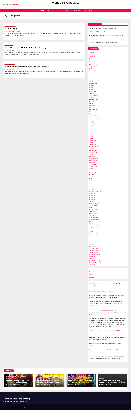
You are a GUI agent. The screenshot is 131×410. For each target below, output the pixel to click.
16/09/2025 (9, 384)
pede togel (96, 301)
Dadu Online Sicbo (93, 242)
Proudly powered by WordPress (9, 407)
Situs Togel (91, 54)
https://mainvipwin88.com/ (95, 117)
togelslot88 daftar (93, 83)
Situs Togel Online (93, 234)
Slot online (40, 10)
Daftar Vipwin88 (93, 64)
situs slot (91, 229)
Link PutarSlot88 (93, 166)
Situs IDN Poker (117, 330)
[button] (126, 10)
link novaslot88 (92, 144)
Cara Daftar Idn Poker (12, 29)
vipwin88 (91, 121)
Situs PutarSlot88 (93, 164)
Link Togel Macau (93, 66)
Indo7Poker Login (93, 248)
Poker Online (23, 376)
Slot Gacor (91, 75)
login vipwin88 (92, 187)
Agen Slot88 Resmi (93, 160)
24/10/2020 (8, 31)
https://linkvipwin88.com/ (95, 225)
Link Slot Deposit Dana (94, 236)
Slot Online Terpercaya (94, 68)
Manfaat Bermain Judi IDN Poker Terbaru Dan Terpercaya (26, 48)
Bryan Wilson (16, 31)
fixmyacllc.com (92, 189)
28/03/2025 (40, 384)
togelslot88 (91, 85)
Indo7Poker (92, 154)
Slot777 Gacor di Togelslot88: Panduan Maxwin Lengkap (103, 28)
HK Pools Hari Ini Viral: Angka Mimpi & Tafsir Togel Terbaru (103, 31)
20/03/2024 (102, 384)
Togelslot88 (92, 52)
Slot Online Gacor (93, 103)
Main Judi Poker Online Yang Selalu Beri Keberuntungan (103, 42)
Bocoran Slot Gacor (93, 109)
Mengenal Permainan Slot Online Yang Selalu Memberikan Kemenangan (107, 39)
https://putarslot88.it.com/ (95, 262)
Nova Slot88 (92, 193)
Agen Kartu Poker (93, 176)
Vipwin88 (91, 93)
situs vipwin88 (92, 56)
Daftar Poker (92, 274)
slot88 (90, 77)
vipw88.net (91, 185)
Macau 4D (91, 170)
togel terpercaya (93, 95)
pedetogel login (92, 91)
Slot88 (90, 128)
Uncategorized (13, 26)
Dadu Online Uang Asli (107, 310)
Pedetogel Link (92, 105)
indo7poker (91, 168)
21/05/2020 (8, 69)
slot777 (91, 258)
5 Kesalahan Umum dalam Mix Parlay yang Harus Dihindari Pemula (106, 35)
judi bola (91, 97)
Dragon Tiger (78, 10)
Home (126, 407)
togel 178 (91, 58)
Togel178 (91, 132)
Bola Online (89, 10)
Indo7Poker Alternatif (94, 181)
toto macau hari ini (93, 322)
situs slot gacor (92, 264)
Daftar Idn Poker (93, 71)
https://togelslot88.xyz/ (94, 119)
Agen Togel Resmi (93, 99)
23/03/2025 (71, 384)
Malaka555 (91, 227)
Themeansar (27, 407)
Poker (60, 10)
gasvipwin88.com (93, 150)
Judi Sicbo (91, 244)
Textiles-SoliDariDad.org (65, 3)
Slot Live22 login (93, 283)
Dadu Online (92, 174)
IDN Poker (68, 10)
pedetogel (91, 79)
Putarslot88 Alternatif (94, 250)
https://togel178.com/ (94, 115)
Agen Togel (91, 277)
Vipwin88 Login (93, 140)
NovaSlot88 (92, 195)
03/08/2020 (8, 50)
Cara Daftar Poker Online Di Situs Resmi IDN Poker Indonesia (27, 67)
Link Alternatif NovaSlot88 (95, 191)
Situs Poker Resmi (93, 152)
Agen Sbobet (92, 256)
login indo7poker (93, 205)
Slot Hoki (91, 271)
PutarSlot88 (92, 156)
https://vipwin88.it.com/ (94, 260)
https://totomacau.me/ (94, 146)
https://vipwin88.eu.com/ (95, 254)
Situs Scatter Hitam (93, 158)
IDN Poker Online (93, 246)
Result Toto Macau (93, 203)
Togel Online (51, 10)
